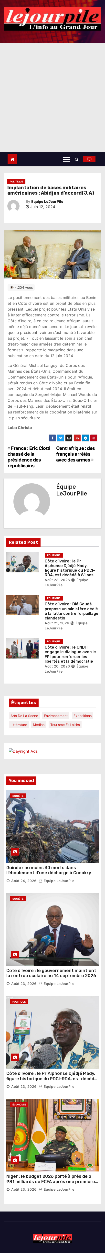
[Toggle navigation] (66, 159)
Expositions (83, 716)
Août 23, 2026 (57, 580)
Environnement (56, 716)
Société (17, 795)
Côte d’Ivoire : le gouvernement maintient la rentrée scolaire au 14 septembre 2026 (51, 973)
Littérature (18, 725)
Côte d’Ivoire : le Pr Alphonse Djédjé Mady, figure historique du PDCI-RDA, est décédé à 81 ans (70, 568)
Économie (19, 1104)
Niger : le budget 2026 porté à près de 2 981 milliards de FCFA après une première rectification (50, 1181)
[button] (77, 159)
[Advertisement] (52, 98)
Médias (38, 725)
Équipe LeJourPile (47, 202)
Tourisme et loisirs (65, 725)
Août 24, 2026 (24, 881)
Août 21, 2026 (57, 623)
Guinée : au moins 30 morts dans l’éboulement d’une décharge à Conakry (48, 870)
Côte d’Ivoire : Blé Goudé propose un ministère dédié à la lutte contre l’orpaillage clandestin (71, 611)
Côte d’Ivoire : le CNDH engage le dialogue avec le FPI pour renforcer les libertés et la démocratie (70, 654)
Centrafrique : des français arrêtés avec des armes (75, 454)
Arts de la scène (24, 716)
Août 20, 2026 (57, 666)
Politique (16, 181)
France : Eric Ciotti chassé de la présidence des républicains (29, 457)
